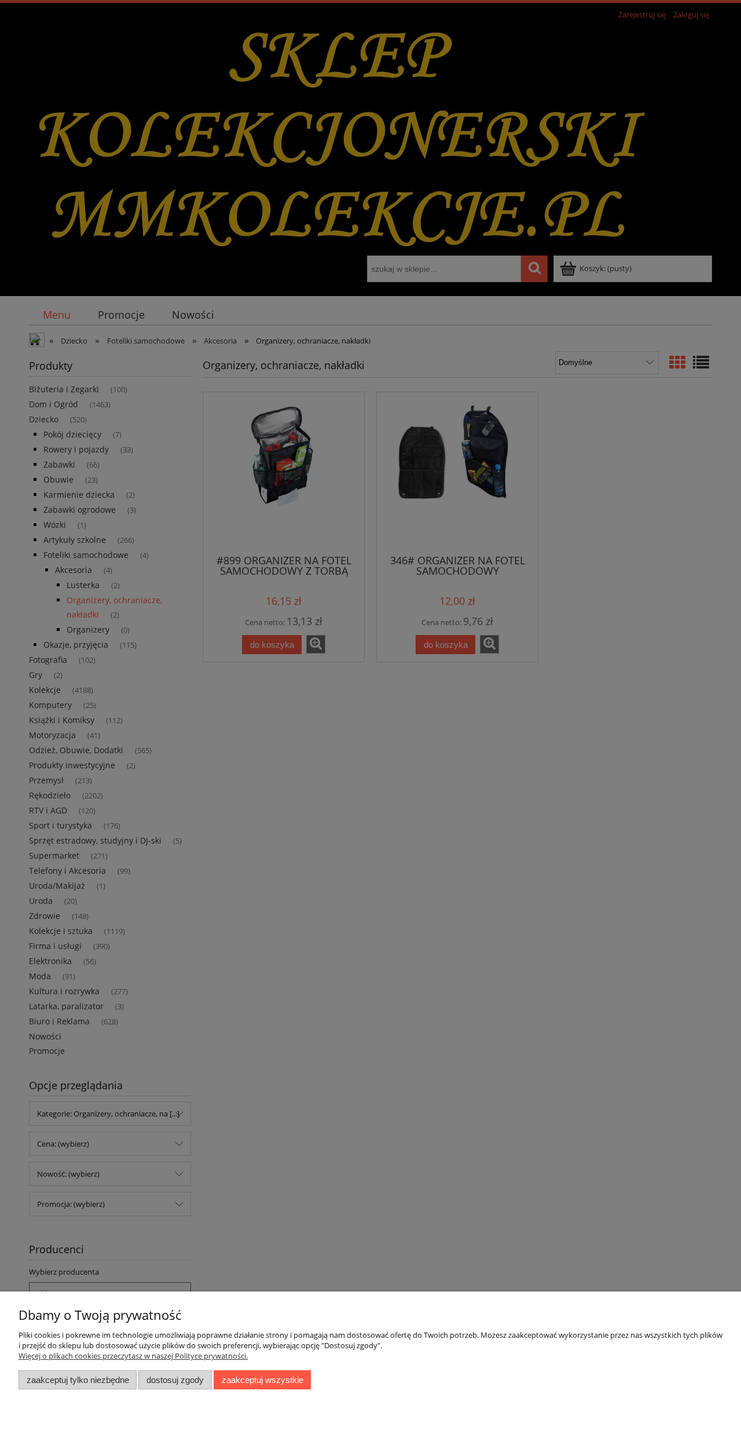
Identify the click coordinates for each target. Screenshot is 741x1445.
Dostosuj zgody (175, 1380)
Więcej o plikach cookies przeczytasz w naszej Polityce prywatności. (133, 1356)
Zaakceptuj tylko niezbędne (78, 1380)
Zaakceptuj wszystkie (262, 1380)
